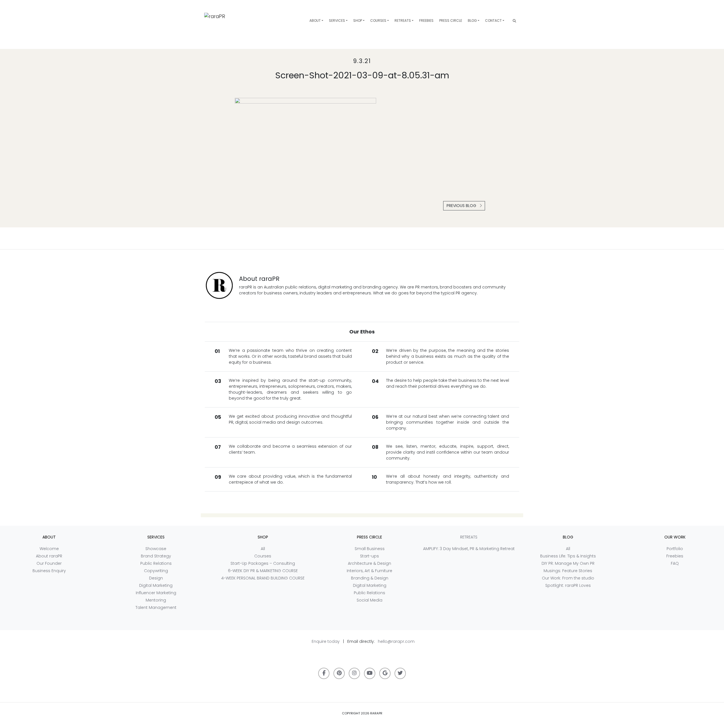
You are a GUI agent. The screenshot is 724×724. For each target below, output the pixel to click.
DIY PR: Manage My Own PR (568, 563)
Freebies (426, 20)
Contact (493, 20)
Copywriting (156, 571)
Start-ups (369, 556)
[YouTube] (369, 673)
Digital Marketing (156, 585)
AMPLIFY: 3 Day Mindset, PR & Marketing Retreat (469, 548)
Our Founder (49, 563)
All (263, 548)
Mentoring (156, 600)
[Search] (514, 20)
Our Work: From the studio (568, 578)
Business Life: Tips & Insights (568, 556)
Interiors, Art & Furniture (369, 571)
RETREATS (403, 20)
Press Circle (450, 20)
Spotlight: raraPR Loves (568, 585)
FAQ (675, 563)
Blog (472, 20)
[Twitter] (400, 673)
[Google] (385, 673)
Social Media (369, 600)
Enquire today (326, 641)
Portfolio (675, 548)
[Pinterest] (339, 673)
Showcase (155, 548)
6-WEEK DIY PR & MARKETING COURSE (263, 571)
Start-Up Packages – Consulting (262, 563)
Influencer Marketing (156, 593)
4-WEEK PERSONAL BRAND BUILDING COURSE (263, 578)
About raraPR (49, 556)
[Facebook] (323, 673)
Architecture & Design (369, 563)
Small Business (370, 548)
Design (156, 578)
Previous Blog (462, 205)
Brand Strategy (156, 556)
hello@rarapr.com (396, 641)
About (315, 20)
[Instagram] (354, 673)
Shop (357, 20)
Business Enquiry (49, 571)
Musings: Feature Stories (568, 571)
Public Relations (156, 563)
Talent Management (155, 607)
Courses (378, 20)
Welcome (49, 548)
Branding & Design (369, 578)
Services (337, 20)
